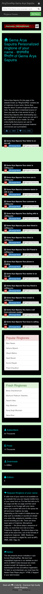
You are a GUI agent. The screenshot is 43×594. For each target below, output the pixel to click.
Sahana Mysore (12, 348)
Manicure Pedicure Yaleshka (17, 395)
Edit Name (36, 14)
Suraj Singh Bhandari (14, 410)
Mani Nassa (10, 343)
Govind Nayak (11, 363)
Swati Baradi (11, 358)
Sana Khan (10, 415)
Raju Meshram (11, 405)
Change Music (15, 146)
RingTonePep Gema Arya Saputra (18, 3)
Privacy (15, 590)
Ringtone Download (31, 146)
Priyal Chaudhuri (12, 368)
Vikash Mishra (11, 353)
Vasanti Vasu (11, 400)
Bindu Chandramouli (14, 390)
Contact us (26, 590)
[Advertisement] (21, 81)
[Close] (5, 146)
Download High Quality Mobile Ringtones (27, 586)
